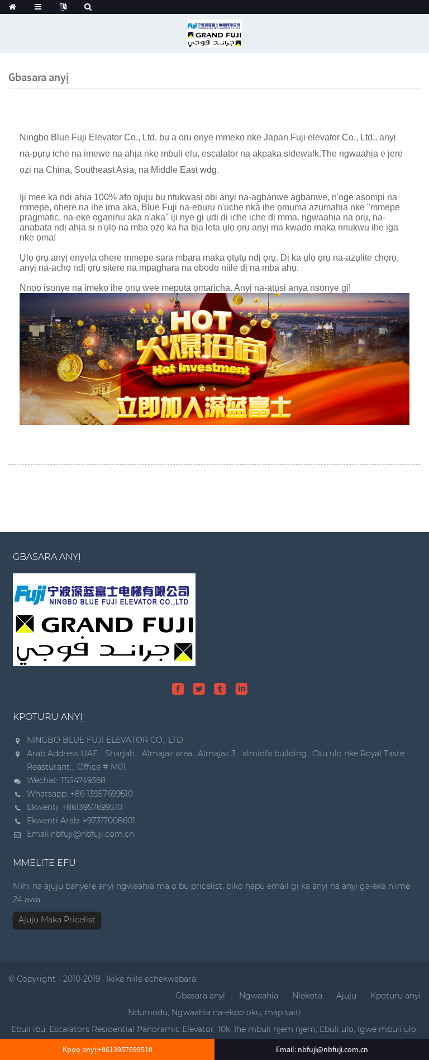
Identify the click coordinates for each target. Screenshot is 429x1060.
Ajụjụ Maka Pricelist (57, 920)
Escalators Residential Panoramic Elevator (131, 1029)
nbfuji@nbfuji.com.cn (92, 834)
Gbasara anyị (200, 996)
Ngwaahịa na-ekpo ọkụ (216, 1012)
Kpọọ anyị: (107, 1049)
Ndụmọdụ (148, 1012)
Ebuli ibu (28, 1029)
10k (224, 1029)
